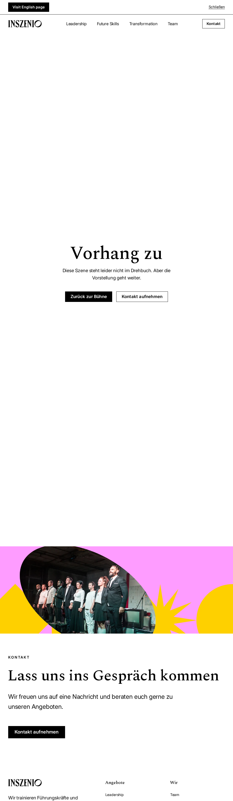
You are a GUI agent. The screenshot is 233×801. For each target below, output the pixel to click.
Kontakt (213, 23)
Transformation (143, 23)
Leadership (76, 23)
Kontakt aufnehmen (142, 296)
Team (173, 23)
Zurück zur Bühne (89, 296)
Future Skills (108, 23)
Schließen (217, 7)
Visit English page (29, 7)
